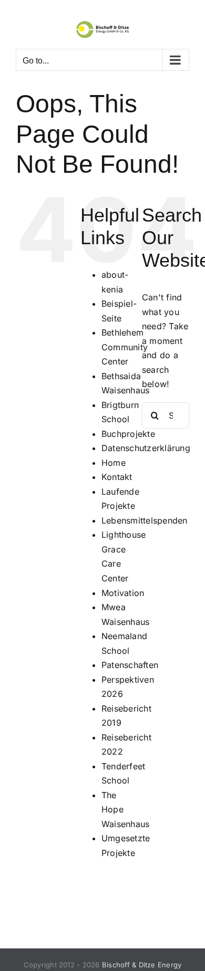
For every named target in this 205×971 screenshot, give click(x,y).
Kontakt (116, 477)
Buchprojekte (128, 434)
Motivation (122, 593)
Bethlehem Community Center (124, 347)
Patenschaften (129, 665)
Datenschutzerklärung (145, 448)
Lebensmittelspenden (144, 520)
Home (113, 462)
